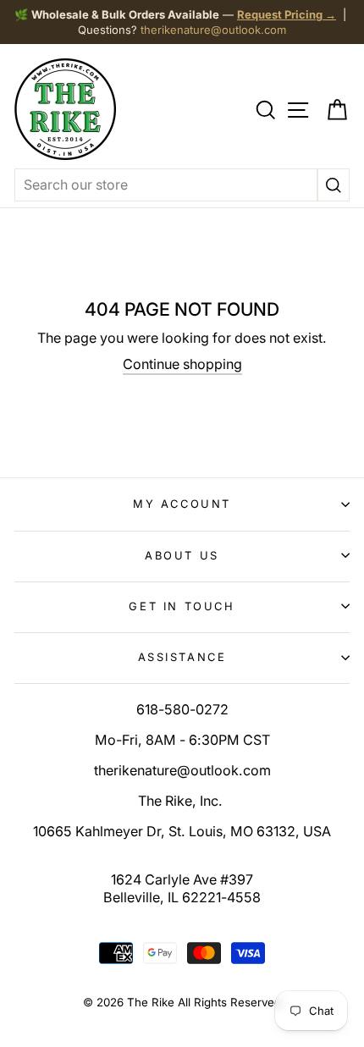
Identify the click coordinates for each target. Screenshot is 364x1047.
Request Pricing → (286, 14)
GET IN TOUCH (181, 606)
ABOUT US (182, 555)
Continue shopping (182, 363)
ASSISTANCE (182, 657)
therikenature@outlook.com (213, 29)
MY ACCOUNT (182, 503)
